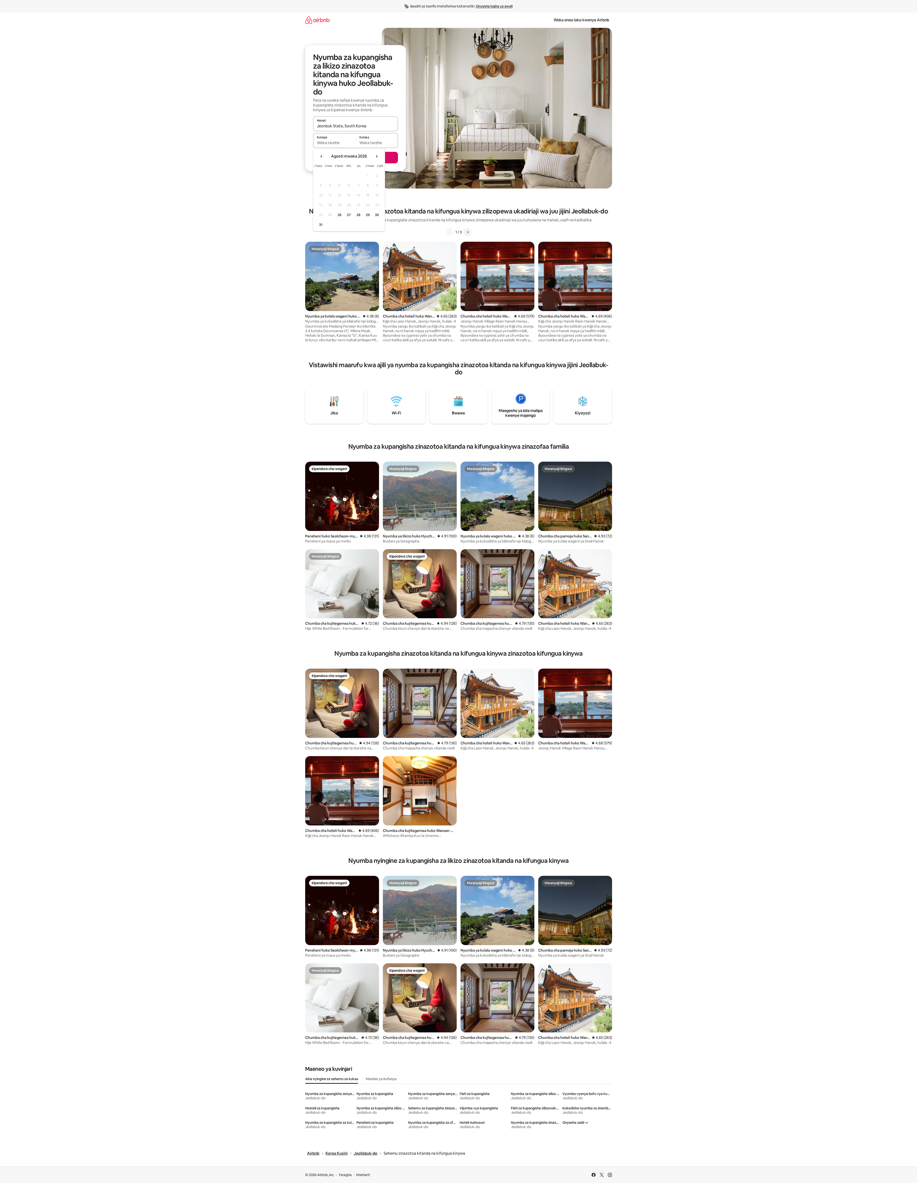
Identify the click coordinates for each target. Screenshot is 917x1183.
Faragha (345, 1175)
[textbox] (334, 143)
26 (339, 215)
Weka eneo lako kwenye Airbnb (581, 20)
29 (368, 215)
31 (320, 225)
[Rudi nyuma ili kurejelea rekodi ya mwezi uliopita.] (321, 156)
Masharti (363, 1175)
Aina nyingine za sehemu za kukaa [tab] (331, 1079)
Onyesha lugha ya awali (494, 6)
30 (377, 215)
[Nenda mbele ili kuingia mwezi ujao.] (376, 156)
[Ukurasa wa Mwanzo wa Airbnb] (317, 20)
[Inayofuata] (467, 232)
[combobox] (355, 126)
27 (349, 215)
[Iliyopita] (450, 232)
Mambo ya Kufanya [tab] (381, 1079)
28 (358, 215)
